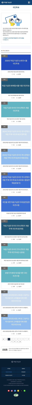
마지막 (20, 341)
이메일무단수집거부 (8, 375)
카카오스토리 (18, 391)
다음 (17, 341)
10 (14, 341)
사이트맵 (23, 375)
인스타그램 (12, 391)
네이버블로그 (24, 391)
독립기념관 (7, 2)
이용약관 (23, 368)
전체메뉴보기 (29, 2)
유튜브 (9, 391)
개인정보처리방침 (9, 372)
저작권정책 (23, 372)
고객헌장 (8, 368)
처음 (3, 339)
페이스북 (15, 391)
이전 (6, 339)
